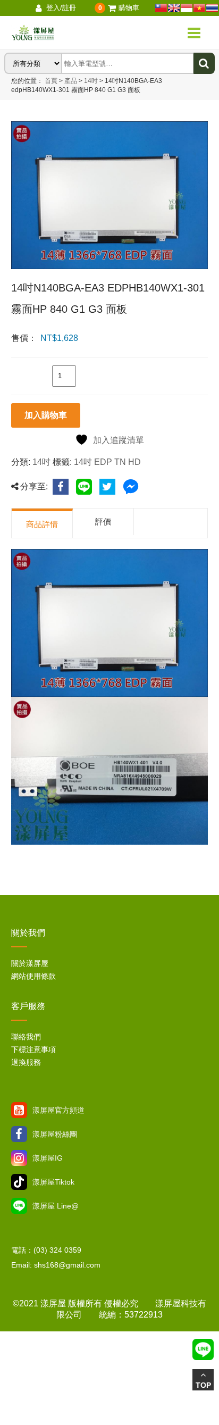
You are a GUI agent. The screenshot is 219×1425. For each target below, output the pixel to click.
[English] (174, 8)
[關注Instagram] (19, 1158)
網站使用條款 (33, 976)
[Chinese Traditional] (161, 8)
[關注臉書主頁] (19, 1134)
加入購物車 (45, 415)
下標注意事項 (33, 1049)
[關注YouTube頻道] (19, 1110)
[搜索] (204, 63)
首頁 (51, 81)
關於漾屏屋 (29, 963)
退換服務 (26, 1062)
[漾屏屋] (66, 32)
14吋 (90, 81)
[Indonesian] (186, 8)
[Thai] (212, 8)
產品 (70, 81)
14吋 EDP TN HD (107, 461)
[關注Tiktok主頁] (19, 1182)
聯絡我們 (26, 1036)
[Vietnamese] (199, 8)
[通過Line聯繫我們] (19, 1206)
